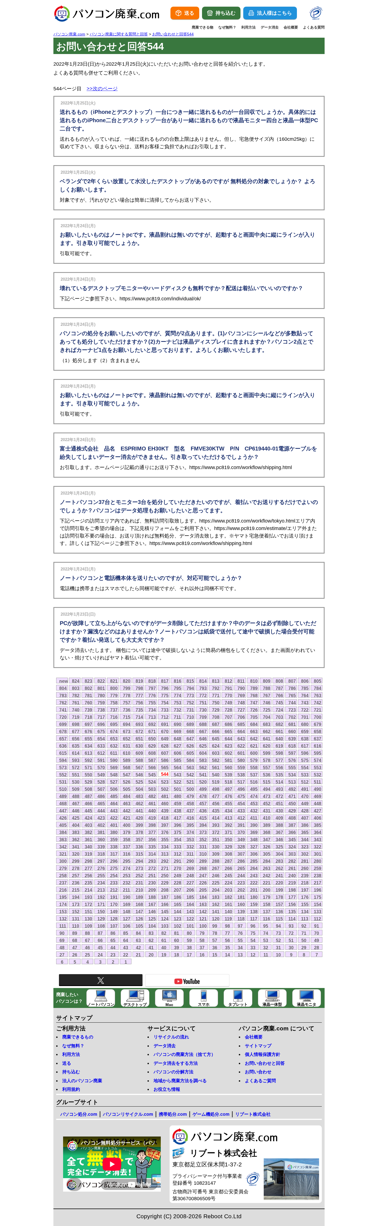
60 (176, 940)
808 (279, 681)
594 (63, 760)
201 (254, 890)
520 (203, 782)
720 (63, 717)
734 (152, 710)
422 (114, 818)
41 (151, 947)
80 (189, 933)
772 (203, 695)
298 (88, 861)
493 (279, 789)
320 (75, 854)
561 (215, 767)
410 (266, 818)
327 (254, 846)
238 (317, 875)
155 (305, 904)
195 (63, 897)
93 (291, 926)
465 (101, 803)
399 (139, 825)
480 (177, 796)
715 (126, 717)
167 (152, 904)
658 (317, 731)
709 (203, 717)
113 (304, 919)
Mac (169, 1004)
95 (265, 926)
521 (190, 782)
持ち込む (71, 1071)
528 (101, 782)
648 (177, 738)
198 (292, 890)
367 (279, 832)
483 (139, 796)
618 (292, 746)
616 (317, 746)
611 (113, 753)
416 (190, 818)
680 (305, 724)
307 (241, 854)
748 (241, 702)
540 (215, 774)
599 (266, 753)
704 (266, 717)
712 (165, 717)
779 (114, 695)
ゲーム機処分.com (211, 1114)
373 (203, 832)
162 (215, 904)
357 (139, 839)
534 (292, 774)
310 (203, 854)
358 (126, 839)
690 (177, 724)
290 (190, 861)
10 (278, 955)
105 (139, 926)
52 (278, 940)
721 (317, 710)
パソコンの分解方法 (173, 1071)
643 (241, 738)
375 (177, 832)
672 (139, 731)
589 (126, 760)
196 (317, 890)
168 (139, 904)
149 (114, 911)
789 (254, 688)
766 (279, 695)
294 (139, 861)
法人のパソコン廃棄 (82, 1080)
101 (190, 926)
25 (87, 955)
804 (63, 688)
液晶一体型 (272, 1004)
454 (241, 803)
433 (241, 810)
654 (101, 738)
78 (214, 933)
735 (139, 710)
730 (203, 710)
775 (165, 695)
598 (279, 753)
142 (203, 911)
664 (241, 731)
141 (215, 911)
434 (228, 810)
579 (254, 760)
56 (227, 940)
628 (165, 746)
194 (75, 897)
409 (279, 818)
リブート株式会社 (253, 1114)
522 (177, 782)
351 (215, 839)
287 (228, 861)
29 (303, 947)
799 (126, 688)
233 (114, 883)
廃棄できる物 (202, 27)
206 (190, 890)
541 (203, 774)
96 (252, 926)
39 (176, 947)
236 (75, 883)
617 (305, 746)
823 (88, 681)
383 (75, 832)
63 (138, 940)
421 (126, 818)
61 (163, 940)
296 (114, 861)
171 (101, 904)
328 (241, 846)
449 (305, 803)
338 (114, 846)
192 (101, 897)
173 (75, 904)
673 (126, 731)
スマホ (203, 1004)
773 (190, 695)
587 (152, 760)
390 (254, 825)
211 (126, 890)
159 (254, 904)
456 (215, 803)
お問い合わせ (258, 1071)
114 (292, 919)
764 (305, 695)
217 (317, 883)
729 (215, 710)
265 (241, 868)
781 (88, 695)
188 (152, 897)
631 (126, 746)
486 (101, 796)
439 (165, 810)
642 (254, 738)
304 (279, 854)
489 (63, 796)
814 (203, 681)
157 (279, 904)
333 (177, 846)
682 (279, 724)
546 (139, 774)
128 (114, 919)
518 (228, 782)
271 (165, 868)
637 (317, 738)
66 (100, 940)
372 (215, 832)
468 (63, 803)
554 (305, 767)
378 (139, 832)
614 (75, 753)
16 (202, 955)
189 (139, 897)
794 (190, 688)
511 (317, 782)
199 (279, 890)
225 (215, 883)
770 (228, 695)
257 (75, 875)
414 (215, 818)
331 (203, 846)
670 (165, 731)
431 (266, 810)
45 (100, 947)
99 (214, 926)
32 (265, 947)
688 (203, 724)
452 (266, 803)
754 (165, 702)
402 (101, 825)
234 (101, 883)
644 (228, 738)
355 (165, 839)
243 (254, 875)
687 (215, 724)
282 (292, 861)
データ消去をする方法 (176, 1063)
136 (279, 911)
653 (114, 738)
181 (241, 897)
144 (177, 911)
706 (241, 717)
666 (215, 731)
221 (266, 883)
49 (316, 940)
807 (292, 681)
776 (152, 695)
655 (88, 738)
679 (317, 724)
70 (316, 933)
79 (202, 933)
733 (165, 710)
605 (190, 753)
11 (265, 955)
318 (101, 854)
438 (177, 810)
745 (279, 702)
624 (215, 746)
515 (266, 782)
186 (177, 897)
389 (266, 825)
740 (75, 710)
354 (177, 839)
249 (177, 875)
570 (101, 767)
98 (227, 926)
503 (152, 789)
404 (75, 825)
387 (292, 825)
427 (317, 810)
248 (190, 875)
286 (241, 861)
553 (317, 767)
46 (87, 947)
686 (228, 724)
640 (279, 738)
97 (240, 926)
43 (125, 947)
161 (228, 904)
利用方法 (248, 27)
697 (88, 724)
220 (279, 883)
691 (165, 724)
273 (139, 868)
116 (266, 919)
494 (266, 789)
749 (228, 702)
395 (190, 825)
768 (254, 695)
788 (266, 688)
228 (177, 883)
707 (228, 717)
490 (317, 789)
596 (305, 753)
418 (165, 818)
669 (177, 731)
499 (203, 789)
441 (139, 810)
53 (265, 940)
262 (279, 868)
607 (165, 753)
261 (292, 868)
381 (101, 832)
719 (75, 717)
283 (279, 861)
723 (292, 710)
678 (63, 731)
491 (305, 789)
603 (215, 753)
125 (152, 919)
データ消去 (270, 27)
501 (177, 789)
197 (305, 890)
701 (305, 717)
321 (63, 854)
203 (228, 890)
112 (317, 919)
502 (165, 789)
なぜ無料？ (227, 27)
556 (279, 767)
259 (317, 868)
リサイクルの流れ (171, 1037)
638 (305, 738)
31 (278, 947)
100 (203, 926)
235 (88, 883)
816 (177, 681)
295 (126, 861)
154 (317, 904)
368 (266, 832)
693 (139, 724)
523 (165, 782)
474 (254, 796)
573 (63, 767)
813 (215, 681)
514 (279, 782)
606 (177, 753)
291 (177, 861)
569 (114, 767)
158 (266, 904)
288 (215, 861)
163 (203, 904)
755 (152, 702)
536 (266, 774)
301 (317, 854)
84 (138, 933)
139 (241, 911)
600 (254, 753)
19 (163, 955)
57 (214, 940)
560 (228, 767)
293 (152, 861)
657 (63, 738)
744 (292, 702)
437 (190, 810)
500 (190, 789)
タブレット (238, 1004)
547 (126, 774)
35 (227, 947)
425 (75, 818)
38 (189, 947)
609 (139, 753)
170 (114, 904)
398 (152, 825)
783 (63, 695)
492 (292, 789)
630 (139, 746)
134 (305, 911)
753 (177, 702)
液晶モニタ (306, 1004)
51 (291, 940)
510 (63, 789)
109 (88, 926)
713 (152, 717)
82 (163, 933)
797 (152, 688)
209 (152, 890)
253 (126, 875)
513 (292, 782)
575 (305, 760)
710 (190, 717)
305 (266, 854)
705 (254, 717)
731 (190, 710)
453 (254, 803)
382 (88, 832)
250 (165, 875)
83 (151, 933)
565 (165, 767)
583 (203, 760)
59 (189, 940)
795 (177, 688)
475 (241, 796)
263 (266, 868)
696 (101, 724)
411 (253, 818)
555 (292, 767)
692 (152, 724)
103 (165, 926)
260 (305, 868)
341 (75, 846)
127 (126, 919)
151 (88, 911)
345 (292, 839)
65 (112, 940)
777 (139, 695)
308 (228, 854)
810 (254, 681)
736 (126, 710)
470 (305, 796)
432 (254, 810)
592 (88, 760)
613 (88, 753)
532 (317, 774)
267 (215, 868)
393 (215, 825)
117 (253, 919)
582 (215, 760)
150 (101, 911)
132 (63, 919)
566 (152, 767)
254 (114, 875)
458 (190, 803)
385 (317, 825)
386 (305, 825)
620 (266, 746)
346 (279, 839)
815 (190, 681)
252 (139, 875)
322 (317, 846)
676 (88, 731)
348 (254, 839)
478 (203, 796)
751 (203, 702)
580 (241, 760)
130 (88, 919)
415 (203, 818)
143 (190, 911)
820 (126, 681)
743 (305, 702)
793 (203, 688)
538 (241, 774)
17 (189, 955)
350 (228, 839)
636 (63, 746)
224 (228, 883)
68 (74, 940)
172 (88, 904)
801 (101, 688)
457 (203, 803)
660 (292, 731)
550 (88, 774)
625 (203, 746)
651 (139, 738)
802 (88, 688)
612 (101, 753)
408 (292, 818)
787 (279, 688)
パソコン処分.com (78, 1114)
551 (75, 774)
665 (228, 731)
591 (101, 760)
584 (190, 760)
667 (203, 731)
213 (101, 890)
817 (165, 681)
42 (138, 947)
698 (75, 724)
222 (254, 883)
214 (88, 890)
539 (228, 774)
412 (241, 818)
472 (279, 796)
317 (114, 854)
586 (165, 760)
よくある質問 (314, 27)
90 (61, 933)
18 (176, 955)
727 (241, 710)
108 (101, 926)
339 (101, 846)
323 (305, 846)
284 (266, 861)
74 (265, 933)
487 (88, 796)
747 (254, 702)
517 (241, 782)
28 (316, 947)
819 (139, 681)
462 (139, 803)
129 (101, 919)
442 (126, 810)
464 (114, 803)
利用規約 (71, 1089)
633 (101, 746)
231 (139, 883)
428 (305, 810)
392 (228, 825)
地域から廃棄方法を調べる (180, 1080)
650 (152, 738)
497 (228, 789)
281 (305, 861)
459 (177, 803)
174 (63, 904)
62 (151, 940)
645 (215, 738)
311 (190, 854)
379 (126, 832)
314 (152, 854)
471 (292, 796)
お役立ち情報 (167, 1089)
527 (114, 782)
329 (228, 846)
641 (266, 738)
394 (203, 825)
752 (190, 702)
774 (177, 695)
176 (305, 897)
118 (241, 919)
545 (152, 774)
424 (88, 818)
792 (215, 688)
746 (266, 702)
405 (63, 825)
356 (152, 839)
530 (75, 782)
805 (317, 681)
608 (152, 753)
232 (126, 883)
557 (266, 767)
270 (177, 868)
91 (316, 926)
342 (63, 846)
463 (126, 803)
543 (177, 774)
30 (291, 947)
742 (317, 702)
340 (88, 846)
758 (114, 702)
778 (126, 695)
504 (139, 789)
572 (75, 767)
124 (165, 919)
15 (214, 955)
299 (75, 861)
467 (75, 803)
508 (88, 789)
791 (228, 688)
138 (254, 911)
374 (190, 832)
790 (241, 688)
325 (279, 846)
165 (177, 904)
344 (305, 839)
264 (254, 868)
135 (292, 911)
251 (152, 875)
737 (114, 710)
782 (75, 695)
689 (190, 724)
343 (317, 839)
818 (152, 681)
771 (215, 695)
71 (303, 933)
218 (305, 883)
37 (202, 947)
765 (292, 695)
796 (165, 688)
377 (152, 832)
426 (63, 818)
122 (190, 919)
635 (75, 746)
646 (203, 738)
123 (177, 919)
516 (254, 782)
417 (177, 818)
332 (190, 846)
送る (66, 1063)
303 (292, 854)
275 (114, 868)
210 (139, 890)
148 (126, 911)
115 (279, 919)
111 (62, 926)
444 (101, 810)
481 (165, 796)
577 (279, 760)
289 (203, 861)
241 (279, 875)
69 (61, 940)
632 (114, 746)
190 (126, 897)
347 (266, 839)
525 (139, 782)
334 (165, 846)
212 (114, 890)
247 (203, 875)
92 (303, 926)
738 (101, 710)
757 (126, 702)
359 (114, 839)
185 (190, 897)
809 (266, 681)
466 (88, 803)
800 (114, 688)
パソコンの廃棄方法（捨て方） (185, 1054)
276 (101, 868)
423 (101, 818)
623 (228, 746)
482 (152, 796)
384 (63, 832)
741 (63, 710)
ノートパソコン (100, 1004)
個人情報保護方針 (262, 1054)
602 (228, 753)
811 (241, 681)
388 (279, 825)
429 (292, 810)
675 (101, 731)
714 (139, 717)
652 (126, 738)
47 (74, 947)
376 (165, 832)
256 (88, 875)
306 (254, 854)
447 (63, 810)
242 (266, 875)
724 (279, 710)
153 (63, 911)
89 (74, 933)
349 (241, 839)
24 (100, 955)
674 (114, 731)
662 (266, 731)
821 (114, 681)
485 (114, 796)
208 (165, 890)
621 (254, 746)
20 (151, 955)
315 (139, 854)
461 (152, 803)
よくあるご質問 (260, 1080)
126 (139, 919)
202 (241, 890)
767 (266, 695)
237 (63, 883)
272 (152, 868)
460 (165, 803)
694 (126, 724)
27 (61, 955)
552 (63, 774)
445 (88, 810)
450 (292, 803)
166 (165, 904)
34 (240, 947)
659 (305, 731)
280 (317, 861)
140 (228, 911)
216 (63, 890)
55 (240, 940)
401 (114, 825)
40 (163, 947)
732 (177, 710)
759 (101, 702)
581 (228, 760)
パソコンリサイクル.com (128, 1114)
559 (241, 767)
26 (74, 955)
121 (203, 919)
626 (190, 746)
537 (254, 774)
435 (215, 810)
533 (305, 774)
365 (305, 832)
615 (63, 753)
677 (75, 731)
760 (88, 702)
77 (227, 933)
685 (241, 724)
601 (241, 753)
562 (203, 767)
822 (101, 681)
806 (305, 681)
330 (215, 846)
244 (241, 875)
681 (292, 724)
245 (228, 875)
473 (266, 796)
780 (101, 695)
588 (139, 760)
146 (152, 911)
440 (152, 810)
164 (190, 904)
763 (317, 695)
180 (254, 897)
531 (63, 782)
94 (278, 926)
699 (63, 724)
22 (125, 955)
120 (215, 919)
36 (214, 947)
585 (177, 760)
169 (126, 904)
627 (177, 746)
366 (292, 832)
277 (88, 868)
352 (203, 839)
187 (165, 897)
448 (317, 803)
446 (75, 810)
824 (75, 681)
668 (190, 731)
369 (254, 832)
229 (165, 883)
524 (152, 782)
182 (228, 897)
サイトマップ (258, 1045)
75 (252, 933)
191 (114, 897)
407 (305, 818)
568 (126, 767)
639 (292, 738)
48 (61, 947)
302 (305, 854)
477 (215, 796)
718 (88, 717)
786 (292, 688)
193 (88, 897)
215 (75, 890)
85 (125, 933)
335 (152, 846)
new (63, 681)
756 (139, 702)
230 (152, 883)
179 (266, 897)
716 (114, 717)
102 (177, 926)
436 (203, 810)
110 (75, 926)
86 (112, 933)
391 (241, 825)
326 (266, 846)
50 (303, 940)
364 (317, 832)
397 (165, 825)
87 (100, 933)
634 (88, 746)
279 (63, 868)
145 (165, 911)
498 (215, 789)
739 (88, 710)
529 (88, 782)
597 (292, 753)
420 (139, 818)
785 (305, 688)
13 (240, 955)
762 (63, 702)
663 (254, 731)
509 (75, 789)
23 (112, 955)
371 (228, 832)
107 (114, 926)
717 (101, 717)
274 (126, 868)
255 (101, 875)
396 (177, 825)
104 (152, 926)
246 (215, 875)
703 (279, 717)
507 (101, 789)
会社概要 (291, 27)
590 (114, 760)
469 (317, 796)
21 (138, 955)
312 (177, 854)
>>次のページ (102, 88)
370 (241, 832)
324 (292, 846)
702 (292, 717)
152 (75, 911)
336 (139, 846)
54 (252, 940)
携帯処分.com (173, 1114)
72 (291, 933)
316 (126, 854)
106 (126, 926)
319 (88, 854)
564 (177, 767)
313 (165, 854)
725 (266, 710)
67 (87, 940)
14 (227, 955)
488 (75, 796)
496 (241, 789)
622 (241, 746)
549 (101, 774)
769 (241, 695)
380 (114, 832)
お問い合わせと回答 (265, 1063)
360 (101, 839)
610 (126, 753)
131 (75, 919)
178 (279, 897)
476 (228, 796)
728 (228, 710)
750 (215, 702)
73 (278, 933)
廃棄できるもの (77, 1037)
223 (241, 883)
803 (75, 688)
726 (254, 710)
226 (203, 883)
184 (203, 897)
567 (139, 767)
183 (215, 897)
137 (266, 911)
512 (305, 782)
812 (228, 681)
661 (279, 731)
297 (101, 861)
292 (165, 861)
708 (215, 717)
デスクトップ (135, 1004)
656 (75, 738)
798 (139, 688)
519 (215, 782)
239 (305, 875)
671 (152, 731)
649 (165, 738)
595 (317, 753)
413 (228, 818)
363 (63, 839)
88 (87, 933)
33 (252, 947)
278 (75, 868)
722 (305, 710)
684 (254, 724)
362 (75, 839)
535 (279, 774)
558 (254, 767)
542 (190, 774)
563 (190, 767)
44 (112, 947)
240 (292, 875)
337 (126, 846)
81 (176, 933)
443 (114, 810)
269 (190, 868)
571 (88, 767)
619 (279, 746)
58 (202, 940)
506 (114, 789)
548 (114, 774)
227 (190, 883)
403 (88, 825)
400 (126, 825)
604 (203, 753)
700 (317, 717)
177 (292, 897)
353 (190, 839)
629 (152, 746)
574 (317, 760)
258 (63, 875)
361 (88, 839)
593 (75, 760)
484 (126, 796)
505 (126, 789)
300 (63, 861)
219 (292, 883)
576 (292, 760)
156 (292, 904)
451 (279, 803)
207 (177, 890)
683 (266, 724)
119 (228, 919)
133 (317, 911)
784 (317, 688)
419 (152, 818)
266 (228, 868)
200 (266, 890)
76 (240, 933)
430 (279, 810)
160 (241, 904)
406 (317, 818)
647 (190, 738)
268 (203, 868)
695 (114, 724)
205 (203, 890)
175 (317, 897)
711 (177, 717)
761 (75, 702)
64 (125, 940)
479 (190, 796)
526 (126, 782)
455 (228, 803)
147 (139, 911)
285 (254, 861)
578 (266, 760)
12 (252, 955)
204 (215, 890)
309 (215, 854)
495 (254, 789)
